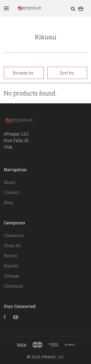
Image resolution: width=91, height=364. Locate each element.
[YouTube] (15, 317)
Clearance (14, 235)
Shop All (12, 245)
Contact (11, 192)
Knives (10, 255)
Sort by (67, 72)
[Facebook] (5, 317)
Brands (11, 265)
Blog (8, 202)
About (9, 182)
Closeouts (13, 286)
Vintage (11, 275)
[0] (80, 8)
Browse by (23, 72)
